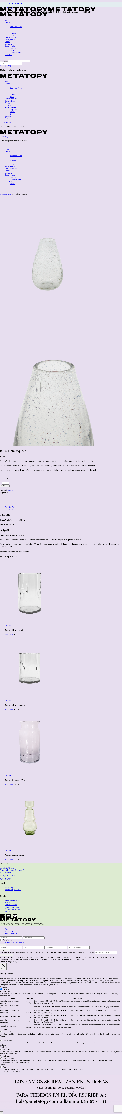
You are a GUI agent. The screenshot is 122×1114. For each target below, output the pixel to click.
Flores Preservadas (12, 907)
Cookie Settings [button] (6, 962)
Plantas (7, 903)
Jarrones (11, 490)
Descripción (9, 507)
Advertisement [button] (5, 1056)
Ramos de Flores (11, 905)
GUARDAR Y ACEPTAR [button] (10, 1071)
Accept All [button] (17, 962)
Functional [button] (4, 1029)
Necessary (7, 989)
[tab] (63, 507)
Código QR (9, 509)
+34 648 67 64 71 (14, 3)
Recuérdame (7, 940)
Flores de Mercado (12, 900)
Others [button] (2, 1065)
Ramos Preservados (12, 909)
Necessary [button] (4, 987)
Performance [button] (5, 1038)
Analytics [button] (3, 1047)
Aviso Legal (9, 887)
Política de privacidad (13, 890)
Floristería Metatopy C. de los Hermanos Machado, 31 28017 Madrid (12, 870)
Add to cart (5, 486)
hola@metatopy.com (7, 876)
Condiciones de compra (14, 892)
